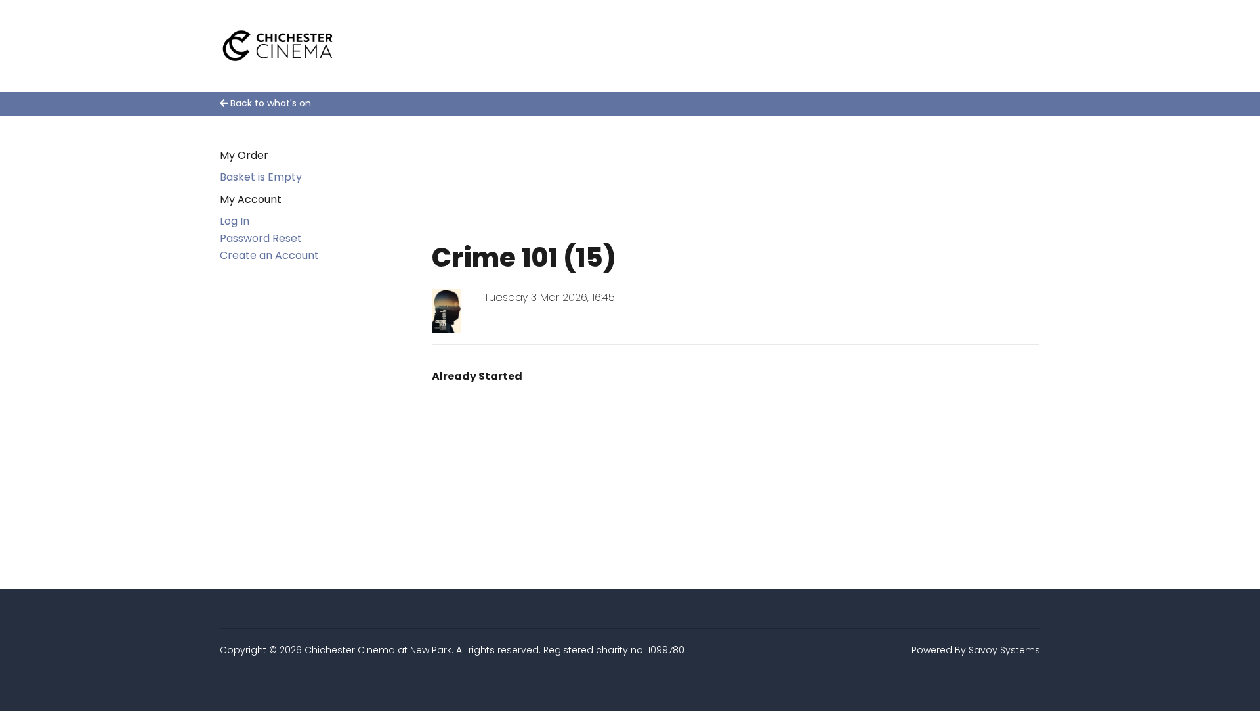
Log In (234, 221)
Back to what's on (269, 103)
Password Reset (261, 238)
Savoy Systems (1004, 649)
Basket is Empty (261, 177)
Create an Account (269, 255)
